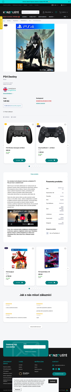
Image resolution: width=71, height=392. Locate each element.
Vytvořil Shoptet (61, 390)
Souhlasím (52, 381)
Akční (62, 206)
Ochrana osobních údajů (8, 383)
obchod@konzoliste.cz (60, 365)
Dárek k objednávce (7, 375)
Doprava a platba (7, 5)
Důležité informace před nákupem (8, 380)
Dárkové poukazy (38, 369)
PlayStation (61, 223)
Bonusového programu (16, 105)
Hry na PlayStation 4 (55, 233)
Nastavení (17, 389)
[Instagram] (56, 369)
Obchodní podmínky (7, 377)
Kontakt (20, 364)
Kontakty (37, 5)
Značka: (7, 84)
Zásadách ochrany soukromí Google (31, 386)
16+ (63, 192)
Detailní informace (7, 93)
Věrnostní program (7, 369)
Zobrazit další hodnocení (35, 326)
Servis (36, 367)
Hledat (37, 12)
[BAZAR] (19, 259)
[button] (29, 166)
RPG (62, 209)
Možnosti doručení (40, 103)
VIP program (6, 371)
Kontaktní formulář (59, 373)
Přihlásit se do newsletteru (30, 351)
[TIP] (19, 135)
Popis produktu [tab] (34, 174)
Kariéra (31, 5)
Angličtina (61, 214)
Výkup (36, 364)
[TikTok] (59, 369)
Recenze (20, 369)
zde (20, 386)
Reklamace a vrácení (17, 5)
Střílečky (62, 210)
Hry (62, 222)
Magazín (25, 5)
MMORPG (61, 208)
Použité (62, 199)
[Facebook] (53, 369)
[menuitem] (12, 17)
